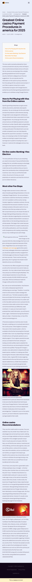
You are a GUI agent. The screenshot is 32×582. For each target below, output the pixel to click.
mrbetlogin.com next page (9, 248)
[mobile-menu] (29, 3)
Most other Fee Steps (11, 55)
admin (3, 34)
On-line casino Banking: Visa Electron (15, 53)
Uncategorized (18, 34)
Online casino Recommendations (14, 58)
